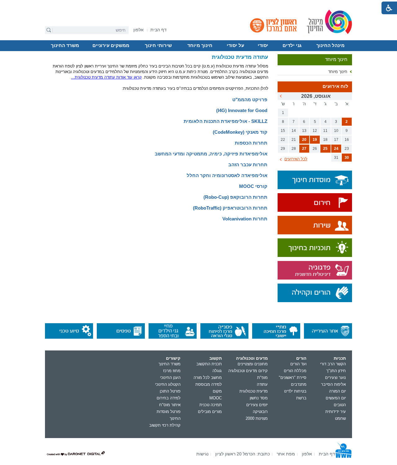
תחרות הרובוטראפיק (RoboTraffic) (230, 208)
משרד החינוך (65, 45)
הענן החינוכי (170, 377)
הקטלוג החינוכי (168, 384)
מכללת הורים (295, 370)
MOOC (215, 398)
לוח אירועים (335, 86)
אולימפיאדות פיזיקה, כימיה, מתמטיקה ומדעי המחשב (211, 153)
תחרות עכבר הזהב (247, 164)
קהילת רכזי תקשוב (165, 425)
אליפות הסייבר (333, 384)
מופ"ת (262, 377)
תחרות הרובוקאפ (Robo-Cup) (235, 197)
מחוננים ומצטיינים (253, 364)
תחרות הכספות (251, 143)
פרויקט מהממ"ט (249, 99)
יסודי (263, 45)
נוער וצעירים (335, 377)
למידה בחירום (169, 398)
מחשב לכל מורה (208, 377)
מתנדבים (298, 384)
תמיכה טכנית (210, 404)
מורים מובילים (210, 411)
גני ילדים (292, 45)
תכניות (340, 358)
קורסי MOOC (253, 186)
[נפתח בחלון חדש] (315, 203)
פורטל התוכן (170, 391)
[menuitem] (138, 30)
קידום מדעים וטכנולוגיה (248, 370)
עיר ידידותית (335, 411)
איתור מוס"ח (170, 404)
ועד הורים (298, 364)
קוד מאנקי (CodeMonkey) (240, 132)
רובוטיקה (260, 411)
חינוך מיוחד (199, 45)
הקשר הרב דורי (333, 364)
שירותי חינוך (158, 45)
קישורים (173, 358)
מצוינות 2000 (257, 418)
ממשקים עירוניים (110, 45)
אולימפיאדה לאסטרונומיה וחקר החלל (227, 175)
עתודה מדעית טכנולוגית (240, 57)
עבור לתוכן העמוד (198, 4)
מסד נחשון (259, 398)
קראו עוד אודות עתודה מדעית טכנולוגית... (106, 77)
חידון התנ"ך (336, 370)
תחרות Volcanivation (244, 218)
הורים (301, 358)
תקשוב (215, 358)
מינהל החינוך (330, 45)
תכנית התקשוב (209, 364)
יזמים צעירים (257, 404)
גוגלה (217, 370)
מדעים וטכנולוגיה (252, 358)
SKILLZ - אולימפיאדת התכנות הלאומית (225, 121)
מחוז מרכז (172, 370)
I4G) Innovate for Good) (241, 110)
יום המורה (337, 391)
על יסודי (235, 45)
